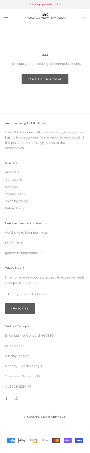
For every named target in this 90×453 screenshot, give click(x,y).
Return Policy (14, 208)
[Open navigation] (6, 16)
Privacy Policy (15, 194)
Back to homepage (45, 79)
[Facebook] (6, 398)
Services (11, 186)
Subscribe (20, 308)
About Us (12, 172)
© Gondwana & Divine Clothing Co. (45, 417)
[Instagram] (16, 398)
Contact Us (14, 179)
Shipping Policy (16, 201)
